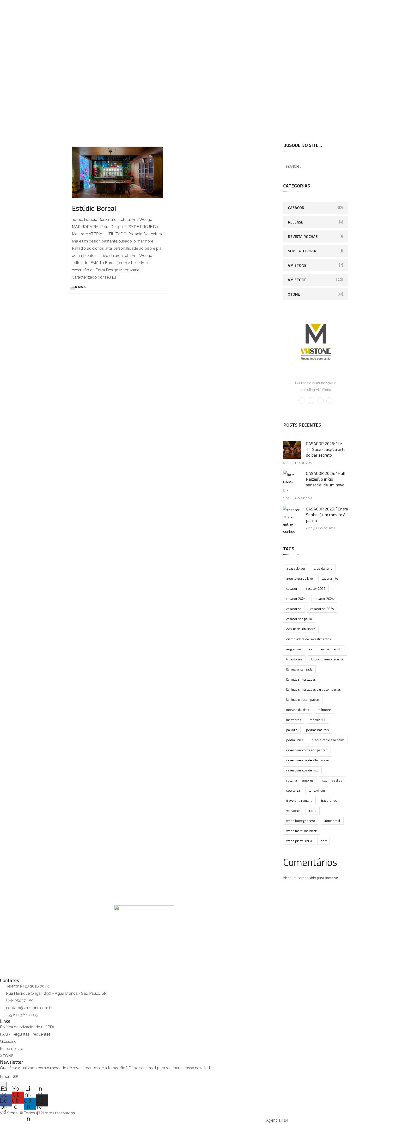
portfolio (203, 80)
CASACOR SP (294, 608)
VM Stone (297, 265)
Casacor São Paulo (299, 618)
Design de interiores (301, 628)
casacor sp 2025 (322, 608)
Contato (122, 51)
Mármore (324, 709)
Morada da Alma (297, 709)
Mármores (293, 719)
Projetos (76, 51)
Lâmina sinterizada (299, 669)
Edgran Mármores (299, 649)
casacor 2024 (296, 598)
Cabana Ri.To (330, 578)
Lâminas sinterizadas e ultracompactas (313, 689)
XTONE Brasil (332, 820)
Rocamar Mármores (300, 780)
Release (295, 222)
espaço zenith (331, 649)
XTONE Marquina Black (301, 830)
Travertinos (329, 800)
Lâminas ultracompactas (303, 699)
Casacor (296, 208)
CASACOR (291, 588)
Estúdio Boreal (94, 208)
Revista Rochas (303, 236)
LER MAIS (79, 286)
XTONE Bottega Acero (300, 820)
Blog (102, 51)
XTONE (294, 294)
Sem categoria (302, 251)
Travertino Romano (299, 800)
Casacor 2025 (324, 598)
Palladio (292, 729)
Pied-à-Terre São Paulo (328, 739)
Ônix (324, 840)
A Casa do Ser (295, 568)
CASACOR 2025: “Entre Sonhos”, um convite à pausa (327, 515)
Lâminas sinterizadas (301, 679)
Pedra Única (294, 739)
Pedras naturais (317, 729)
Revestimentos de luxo (302, 770)
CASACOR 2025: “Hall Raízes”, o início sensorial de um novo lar (314, 482)
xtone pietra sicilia (299, 840)
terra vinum (317, 790)
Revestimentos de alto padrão (307, 760)
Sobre (23, 51)
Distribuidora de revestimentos (308, 638)
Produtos (46, 51)
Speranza (293, 790)
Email (5, 1076)
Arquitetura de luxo (299, 578)
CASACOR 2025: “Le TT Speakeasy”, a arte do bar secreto (326, 449)
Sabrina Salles (332, 780)
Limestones (294, 659)
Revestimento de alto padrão (306, 749)
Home (4, 51)
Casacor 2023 (315, 588)
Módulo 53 (317, 719)
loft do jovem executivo (327, 659)
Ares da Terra (323, 568)
